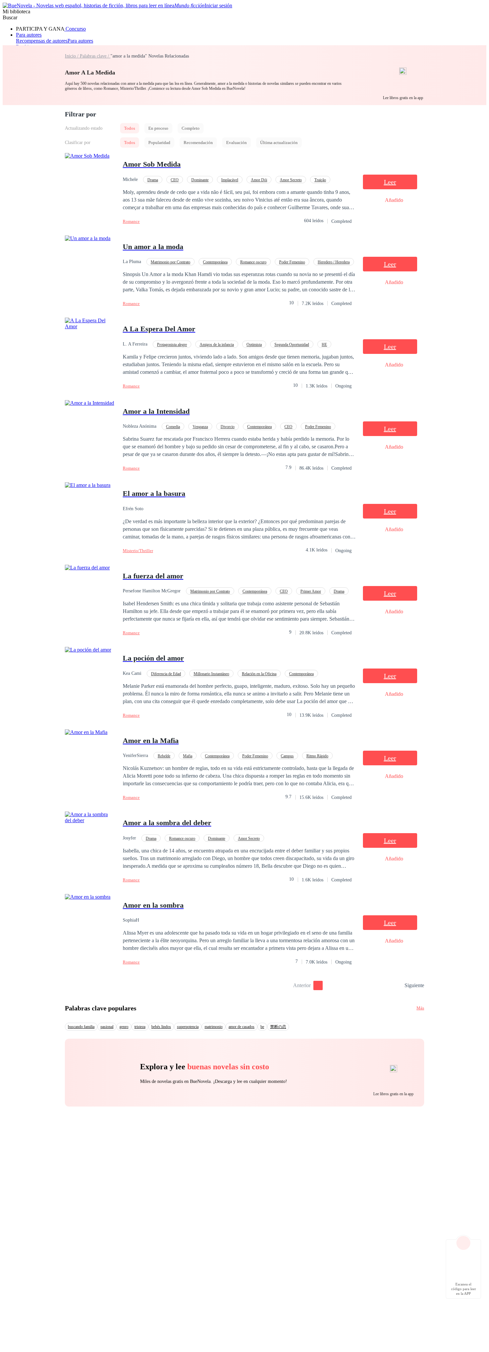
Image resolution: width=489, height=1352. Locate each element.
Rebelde (164, 756)
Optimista (254, 344)
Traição (320, 180)
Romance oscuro (253, 262)
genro (123, 1026)
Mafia (187, 756)
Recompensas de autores (42, 41)
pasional (106, 1026)
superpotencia (188, 1026)
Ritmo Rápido (317, 756)
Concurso (75, 29)
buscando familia (81, 1026)
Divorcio (228, 426)
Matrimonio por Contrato (170, 262)
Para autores (29, 35)
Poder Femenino (292, 262)
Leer (390, 182)
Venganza (200, 426)
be (262, 1026)
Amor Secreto (291, 180)
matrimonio (214, 1026)
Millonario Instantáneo (211, 674)
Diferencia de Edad (166, 674)
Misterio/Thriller (138, 550)
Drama (152, 180)
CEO (175, 180)
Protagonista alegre (172, 344)
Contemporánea (215, 262)
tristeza (139, 1026)
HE (324, 344)
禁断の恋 (278, 1026)
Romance (131, 221)
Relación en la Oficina (259, 674)
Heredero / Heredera (334, 262)
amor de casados (241, 1026)
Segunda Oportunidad (291, 344)
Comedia (173, 426)
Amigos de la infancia (217, 344)
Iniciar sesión (218, 5)
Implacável (229, 180)
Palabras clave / (95, 56)
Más (420, 1007)
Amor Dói (259, 180)
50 (397, 985)
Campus (287, 756)
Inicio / (72, 56)
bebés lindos (161, 1026)
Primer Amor (310, 591)
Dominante (200, 180)
